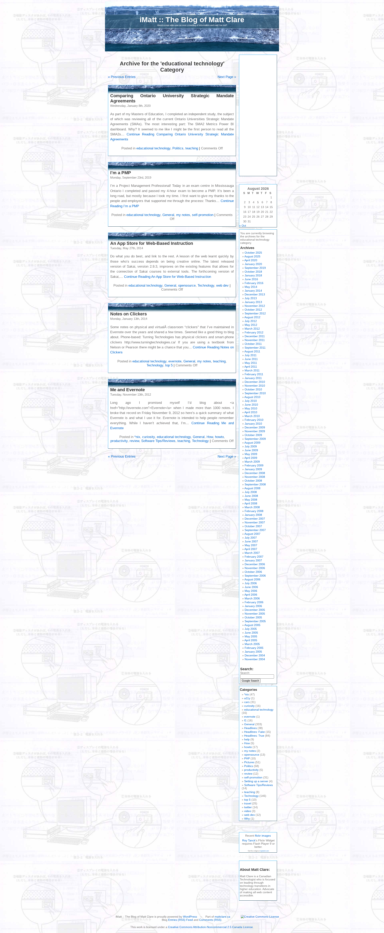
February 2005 (254, 647)
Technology (206, 285)
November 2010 (255, 385)
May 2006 (251, 590)
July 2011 (251, 355)
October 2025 (253, 252)
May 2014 (251, 286)
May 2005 (251, 636)
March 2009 (252, 461)
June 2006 (251, 587)
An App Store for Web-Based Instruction (151, 243)
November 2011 (255, 340)
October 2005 (253, 617)
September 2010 (255, 393)
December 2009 (255, 427)
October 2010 (253, 389)
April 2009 (250, 457)
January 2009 (253, 469)
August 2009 (252, 442)
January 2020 (253, 264)
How (210, 437)
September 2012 (255, 313)
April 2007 (250, 549)
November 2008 (255, 476)
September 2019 (255, 267)
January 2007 (253, 560)
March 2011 (252, 370)
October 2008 (253, 480)
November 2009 (255, 431)
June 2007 (251, 541)
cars (247, 702)
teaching (191, 148)
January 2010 (253, 423)
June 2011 (251, 359)
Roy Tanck (248, 840)
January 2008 (253, 514)
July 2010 (251, 400)
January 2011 (253, 378)
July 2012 (251, 321)
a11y (247, 698)
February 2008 (254, 511)
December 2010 (255, 381)
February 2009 (254, 465)
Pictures (249, 762)
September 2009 (255, 438)
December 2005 (255, 609)
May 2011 (251, 362)
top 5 (169, 365)
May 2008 (251, 499)
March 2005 (252, 644)
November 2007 (255, 522)
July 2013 (251, 298)
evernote (174, 361)
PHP (247, 758)
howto (219, 437)
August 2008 (252, 488)
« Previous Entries (122, 77)
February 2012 (254, 332)
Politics (177, 148)
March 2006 (252, 598)
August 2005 (252, 625)
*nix (137, 437)
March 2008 (252, 507)
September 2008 (255, 484)
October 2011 (253, 343)
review (134, 441)
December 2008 (255, 473)
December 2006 (255, 564)
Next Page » (227, 77)
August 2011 (252, 351)
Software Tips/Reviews (158, 441)
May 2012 (251, 324)
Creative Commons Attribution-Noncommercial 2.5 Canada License (210, 927)
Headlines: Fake (254, 731)
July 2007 (251, 537)
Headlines (250, 728)
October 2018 (253, 271)
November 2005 (255, 613)
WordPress (190, 916)
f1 (245, 720)
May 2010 (251, 408)
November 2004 (255, 659)
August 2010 (252, 397)
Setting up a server (256, 781)
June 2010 (251, 404)
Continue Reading (167, 277)
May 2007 (251, 545)
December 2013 (255, 294)
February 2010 (254, 419)
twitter (248, 807)
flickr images (263, 835)
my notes (183, 215)
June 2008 (251, 495)
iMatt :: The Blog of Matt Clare (192, 19)
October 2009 (253, 435)
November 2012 (255, 305)
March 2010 (252, 416)
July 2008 (251, 492)
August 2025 (252, 256)
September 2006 (255, 575)
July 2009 (251, 446)
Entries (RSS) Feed (180, 919)
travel (247, 803)
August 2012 (252, 317)
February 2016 (254, 283)
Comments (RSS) (210, 919)
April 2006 (250, 594)
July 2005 (251, 628)
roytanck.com (264, 851)
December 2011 (255, 336)
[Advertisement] (258, 115)
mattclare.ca (222, 916)
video (247, 811)
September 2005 (255, 621)
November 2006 (255, 568)
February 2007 (254, 556)
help (247, 739)
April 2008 (250, 503)
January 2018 (253, 275)
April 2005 (250, 640)
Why (247, 818)
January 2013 (253, 302)
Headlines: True (254, 735)
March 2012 (252, 328)
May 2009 (251, 454)
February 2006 (254, 602)
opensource (187, 285)
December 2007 (255, 518)
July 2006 (251, 583)
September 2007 (255, 530)
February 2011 (254, 374)
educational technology (153, 148)
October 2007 (253, 526)
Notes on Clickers (128, 313)
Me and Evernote (127, 389)
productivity (119, 441)
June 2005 (251, 632)
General (168, 215)
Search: (245, 672)
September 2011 (255, 347)
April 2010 (250, 412)
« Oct (242, 225)
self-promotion (202, 215)
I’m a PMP (120, 172)
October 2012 (253, 309)
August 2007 (252, 533)
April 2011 (250, 366)
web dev (222, 285)
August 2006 (252, 579)
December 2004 (255, 655)
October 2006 (253, 571)
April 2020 (250, 260)
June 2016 (251, 279)
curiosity (148, 437)
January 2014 (253, 290)
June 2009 (251, 450)
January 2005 (253, 651)
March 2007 (252, 552)
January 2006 (253, 606)
